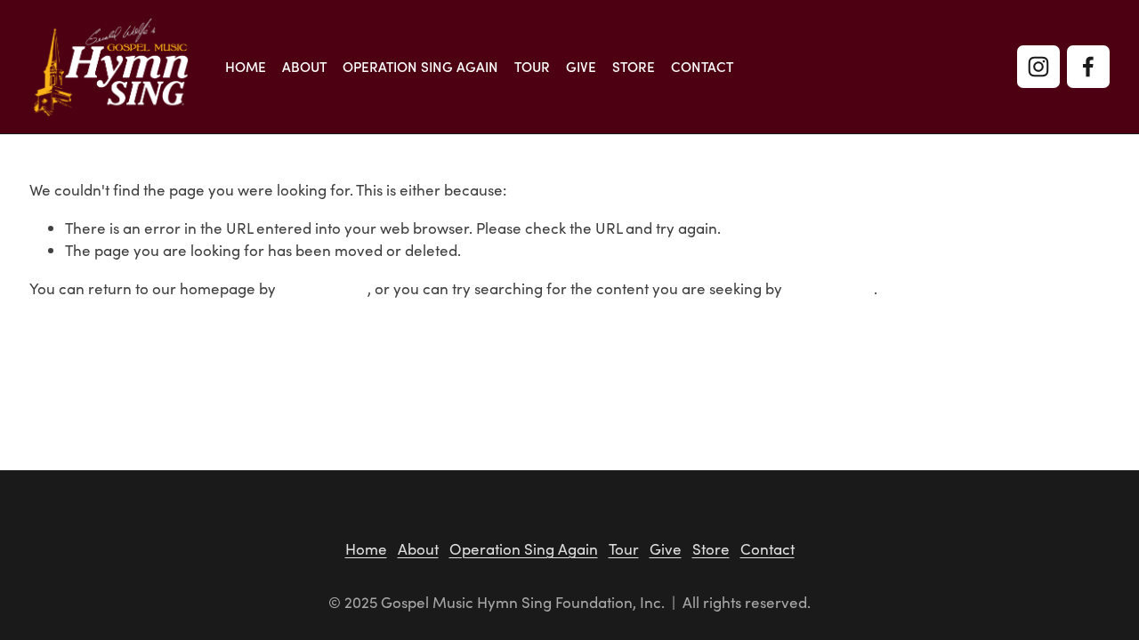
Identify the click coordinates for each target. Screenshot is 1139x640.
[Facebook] (1088, 66)
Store (633, 67)
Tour (532, 67)
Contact (702, 67)
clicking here (323, 288)
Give (581, 67)
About (304, 67)
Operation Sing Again (420, 67)
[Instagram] (1038, 66)
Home (245, 67)
